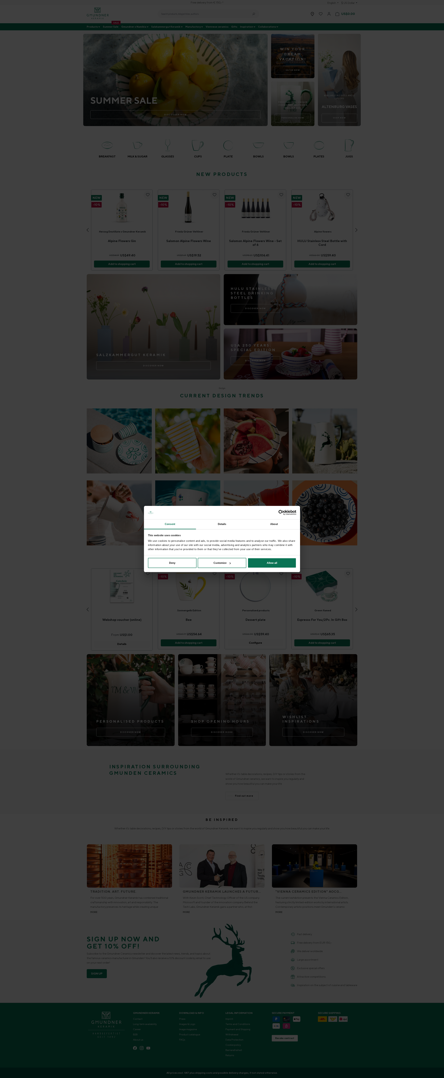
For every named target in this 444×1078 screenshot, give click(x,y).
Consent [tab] (170, 524)
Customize (220, 562)
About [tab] (274, 524)
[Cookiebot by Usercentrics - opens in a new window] (281, 512)
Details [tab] (222, 524)
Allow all (272, 562)
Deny (172, 562)
